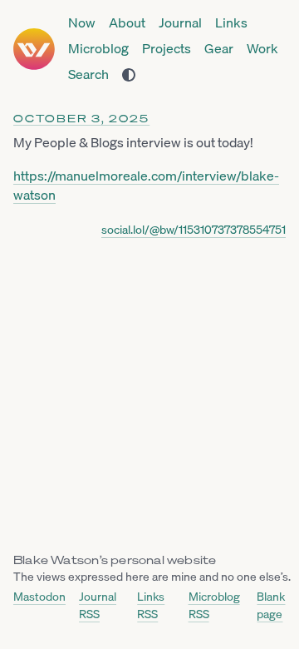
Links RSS (150, 605)
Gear (218, 48)
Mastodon (39, 597)
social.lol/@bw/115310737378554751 (193, 229)
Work (262, 48)
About (127, 22)
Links (231, 22)
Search (88, 74)
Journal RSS (97, 605)
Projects (166, 48)
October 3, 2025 (81, 118)
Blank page (271, 605)
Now (82, 22)
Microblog (98, 48)
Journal (180, 22)
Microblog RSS (214, 605)
